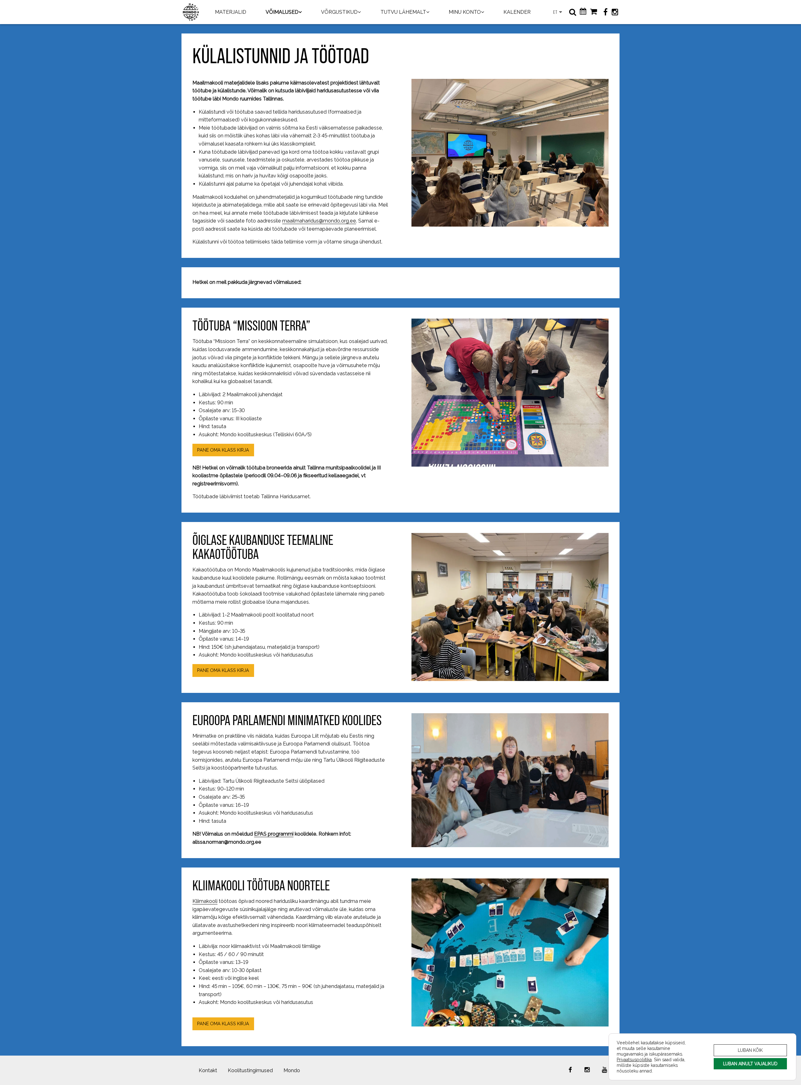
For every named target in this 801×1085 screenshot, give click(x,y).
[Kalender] (583, 12)
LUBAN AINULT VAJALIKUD (750, 1063)
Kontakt (208, 1070)
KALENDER (517, 12)
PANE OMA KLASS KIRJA (223, 450)
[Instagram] (615, 12)
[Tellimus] (593, 12)
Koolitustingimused (250, 1070)
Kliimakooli (204, 901)
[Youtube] (604, 1069)
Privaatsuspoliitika (634, 1059)
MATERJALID (230, 12)
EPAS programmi (273, 834)
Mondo (291, 1070)
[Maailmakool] (190, 12)
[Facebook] (605, 12)
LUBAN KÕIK (750, 1050)
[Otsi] (572, 12)
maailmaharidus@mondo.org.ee (319, 221)
